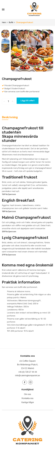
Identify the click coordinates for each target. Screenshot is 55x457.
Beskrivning (10, 117)
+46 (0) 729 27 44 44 (27, 372)
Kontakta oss (27, 398)
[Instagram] (30, 382)
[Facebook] (24, 382)
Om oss (27, 394)
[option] (5, 34)
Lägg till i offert (28, 101)
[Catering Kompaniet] (34, 9)
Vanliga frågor (27, 402)
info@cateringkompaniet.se (27, 375)
